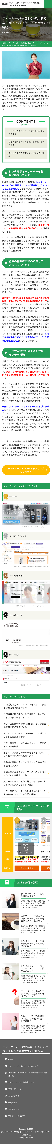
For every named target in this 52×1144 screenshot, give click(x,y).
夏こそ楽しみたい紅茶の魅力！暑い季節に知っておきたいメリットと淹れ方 (24, 783)
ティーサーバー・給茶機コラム (21, 1082)
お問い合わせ (13, 1095)
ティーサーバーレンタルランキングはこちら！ (26, 470)
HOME (10, 1059)
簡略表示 (26, 124)
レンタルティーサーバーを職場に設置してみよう (26, 132)
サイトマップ (13, 1109)
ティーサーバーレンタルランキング (23, 1066)
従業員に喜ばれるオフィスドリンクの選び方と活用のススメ (24, 763)
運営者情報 (12, 1102)
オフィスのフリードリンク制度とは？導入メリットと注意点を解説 (24, 735)
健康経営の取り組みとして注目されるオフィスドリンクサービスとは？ (24, 715)
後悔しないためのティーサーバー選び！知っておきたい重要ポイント (24, 773)
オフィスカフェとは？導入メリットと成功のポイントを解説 (24, 744)
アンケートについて (16, 1116)
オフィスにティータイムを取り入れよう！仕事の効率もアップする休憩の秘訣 (24, 792)
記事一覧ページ (14, 1089)
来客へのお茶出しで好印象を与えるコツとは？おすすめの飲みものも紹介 (23, 754)
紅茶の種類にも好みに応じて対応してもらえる (26, 143)
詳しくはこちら (27, 868)
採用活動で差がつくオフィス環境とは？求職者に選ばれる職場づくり (24, 706)
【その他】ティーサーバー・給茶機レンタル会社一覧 (27, 1074)
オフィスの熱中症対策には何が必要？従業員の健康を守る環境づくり (24, 725)
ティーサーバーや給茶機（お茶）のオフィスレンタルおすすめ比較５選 (25, 1049)
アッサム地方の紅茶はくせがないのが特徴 (27, 154)
